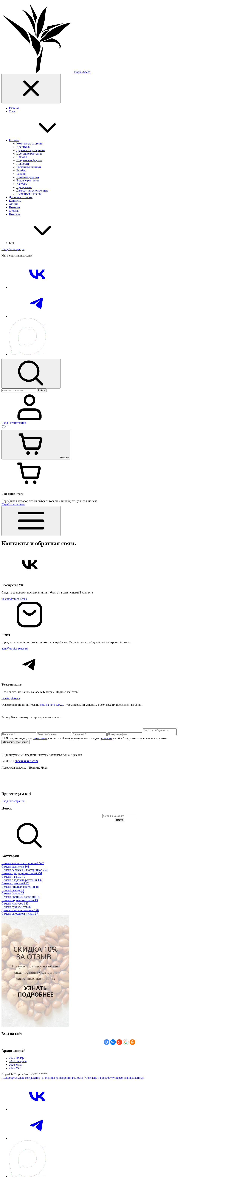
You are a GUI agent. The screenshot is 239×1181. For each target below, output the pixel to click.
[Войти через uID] (106, 1042)
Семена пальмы (13, 876)
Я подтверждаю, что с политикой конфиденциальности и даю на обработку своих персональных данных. (87, 738)
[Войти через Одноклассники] (132, 1042)
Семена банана (12, 893)
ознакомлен (40, 738)
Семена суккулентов (16, 906)
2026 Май (15, 1068)
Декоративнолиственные (20, 910)
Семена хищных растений (20, 886)
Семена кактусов (14, 903)
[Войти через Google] (126, 1042)
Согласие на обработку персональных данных (114, 1077)
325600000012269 (26, 761)
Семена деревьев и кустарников (24, 869)
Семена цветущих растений (21, 873)
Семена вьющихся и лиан (19, 913)
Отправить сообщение (15, 742)
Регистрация (16, 249)
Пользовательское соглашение (20, 1077)
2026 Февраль (18, 1061)
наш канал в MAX (51, 704)
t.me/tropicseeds (10, 698)
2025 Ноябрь (17, 1057)
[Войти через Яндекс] (119, 1042)
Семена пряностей (15, 883)
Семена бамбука (12, 890)
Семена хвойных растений (20, 896)
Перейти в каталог (13, 504)
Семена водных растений (19, 900)
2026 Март (15, 1064)
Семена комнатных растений (22, 863)
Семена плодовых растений (21, 880)
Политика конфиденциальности (62, 1077)
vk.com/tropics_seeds (14, 598)
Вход (4, 249)
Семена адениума (15, 866)
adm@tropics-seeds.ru (14, 648)
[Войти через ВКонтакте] (113, 1042)
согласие (106, 738)
